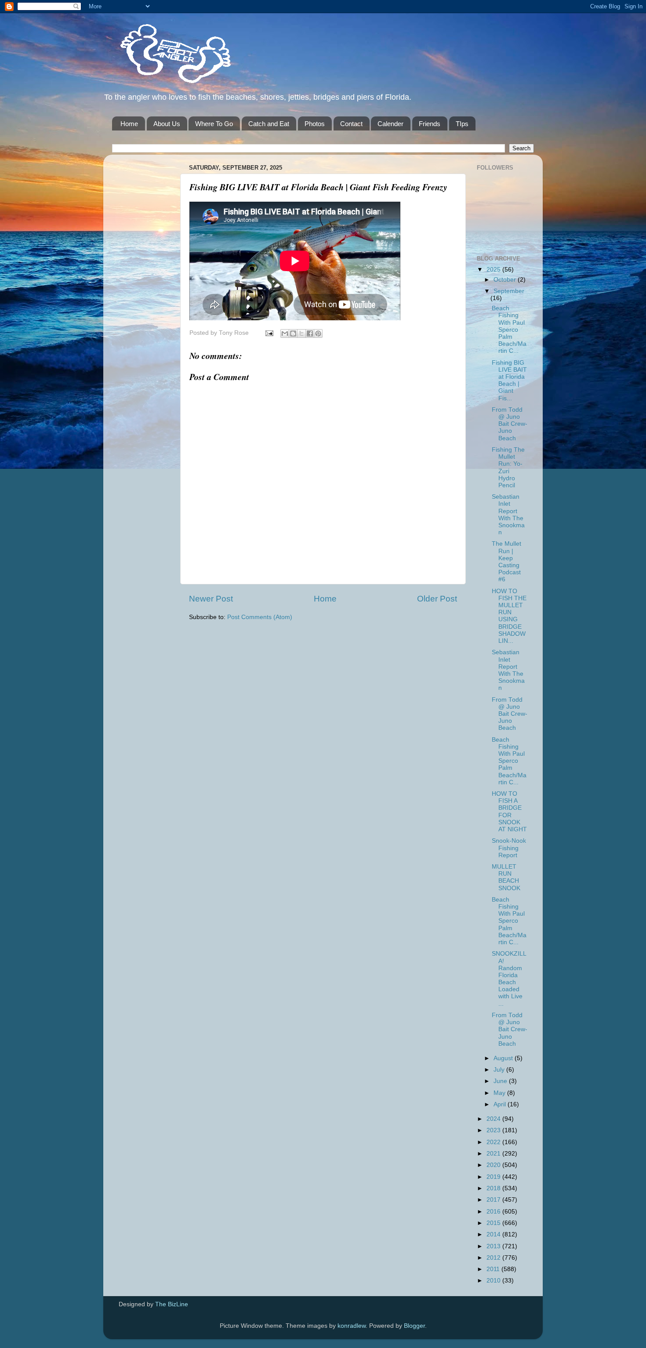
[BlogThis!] (293, 333)
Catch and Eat (268, 123)
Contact (351, 123)
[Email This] (284, 333)
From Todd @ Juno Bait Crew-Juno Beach (509, 424)
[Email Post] (268, 333)
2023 (494, 1130)
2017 (494, 1199)
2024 (494, 1119)
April (501, 1104)
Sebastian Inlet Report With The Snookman (508, 514)
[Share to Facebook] (309, 333)
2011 (493, 1269)
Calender (390, 123)
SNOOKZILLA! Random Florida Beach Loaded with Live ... (509, 978)
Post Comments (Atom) (259, 617)
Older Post (437, 598)
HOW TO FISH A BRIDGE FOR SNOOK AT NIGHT (509, 811)
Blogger (414, 1326)
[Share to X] (301, 333)
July (500, 1069)
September (509, 291)
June (501, 1081)
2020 (494, 1165)
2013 (494, 1246)
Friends (429, 123)
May (500, 1093)
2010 (494, 1280)
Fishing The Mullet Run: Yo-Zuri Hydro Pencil (508, 467)
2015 (494, 1223)
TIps (462, 123)
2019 (494, 1177)
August (504, 1058)
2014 (494, 1234)
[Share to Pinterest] (318, 333)
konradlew (352, 1326)
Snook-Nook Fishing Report (509, 847)
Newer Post (211, 598)
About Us (166, 123)
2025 (494, 269)
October (506, 279)
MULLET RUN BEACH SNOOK (506, 877)
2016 (494, 1211)
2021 (494, 1153)
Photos (315, 123)
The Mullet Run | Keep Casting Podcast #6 (506, 561)
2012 (494, 1257)
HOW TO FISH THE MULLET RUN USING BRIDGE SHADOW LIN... (509, 616)
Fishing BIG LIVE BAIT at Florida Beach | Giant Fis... (509, 380)
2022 (494, 1142)
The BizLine (171, 1304)
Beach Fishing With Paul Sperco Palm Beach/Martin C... (509, 329)
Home (129, 123)
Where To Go (214, 123)
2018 (494, 1188)
